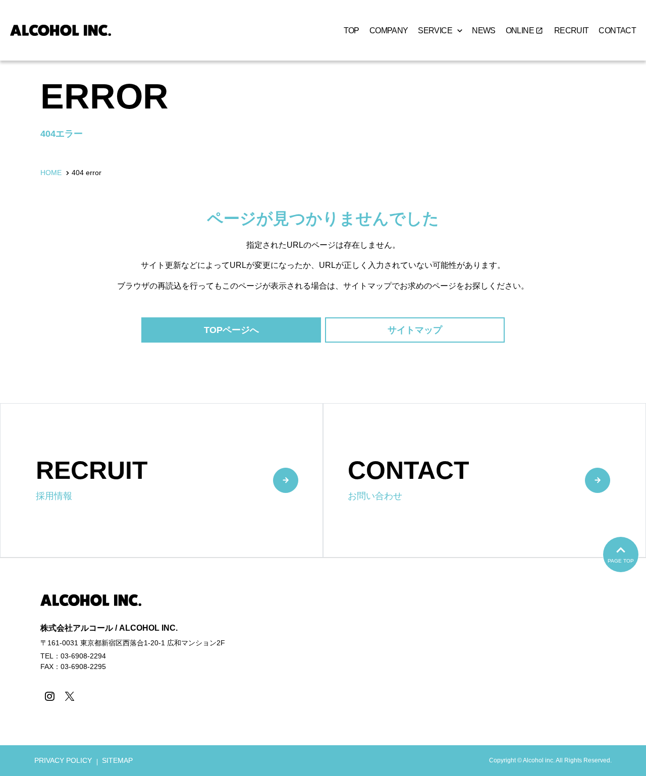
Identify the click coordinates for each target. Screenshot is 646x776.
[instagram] (49, 696)
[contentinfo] (323, 667)
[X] (69, 696)
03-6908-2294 (83, 656)
